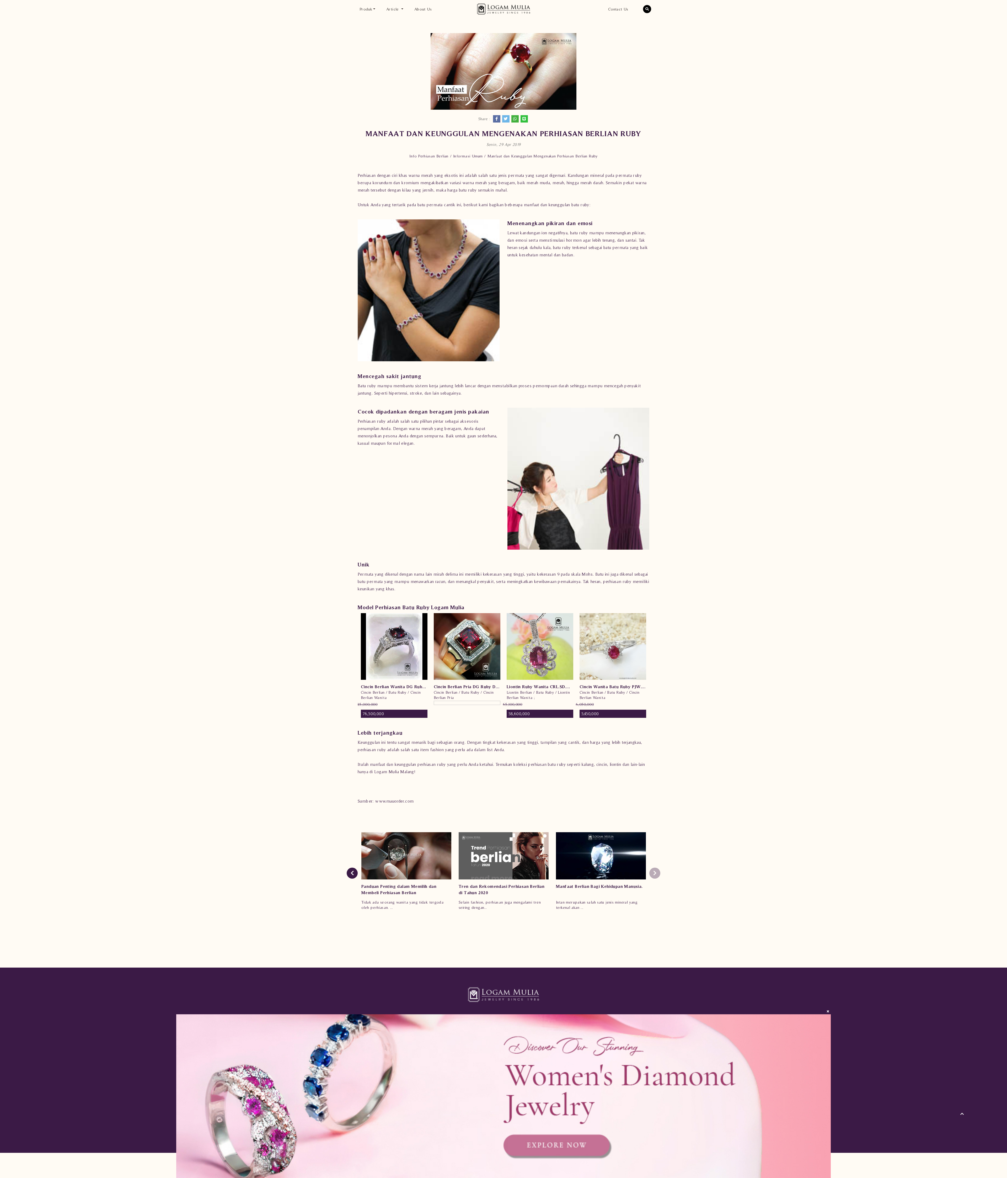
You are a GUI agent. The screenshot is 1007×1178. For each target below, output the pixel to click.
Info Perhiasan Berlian (428, 156)
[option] (394, 665)
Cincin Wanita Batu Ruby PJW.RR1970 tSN (613, 686)
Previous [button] (352, 873)
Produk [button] (366, 9)
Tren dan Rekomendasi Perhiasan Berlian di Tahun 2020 (501, 889)
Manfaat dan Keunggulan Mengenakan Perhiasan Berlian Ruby (543, 156)
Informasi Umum (468, 156)
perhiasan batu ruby (547, 764)
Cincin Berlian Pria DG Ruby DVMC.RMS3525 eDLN (467, 686)
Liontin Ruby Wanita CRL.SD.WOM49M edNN (540, 686)
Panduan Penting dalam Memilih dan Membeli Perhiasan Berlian (398, 889)
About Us (423, 9)
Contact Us (618, 9)
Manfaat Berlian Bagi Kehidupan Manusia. (599, 886)
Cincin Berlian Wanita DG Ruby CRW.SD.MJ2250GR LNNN (394, 686)
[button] (647, 9)
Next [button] (654, 873)
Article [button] (393, 9)
